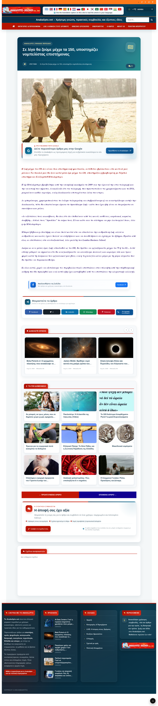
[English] (51, 9)
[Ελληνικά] (47, 9)
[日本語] (88, 9)
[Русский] (79, 9)
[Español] (65, 9)
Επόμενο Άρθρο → (108, 495)
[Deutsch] (60, 9)
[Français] (56, 9)
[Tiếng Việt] (120, 9)
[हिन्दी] (115, 9)
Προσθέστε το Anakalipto (118, 151)
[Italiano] (69, 9)
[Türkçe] (106, 9)
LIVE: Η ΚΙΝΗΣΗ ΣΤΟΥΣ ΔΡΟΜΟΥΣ (56, 26)
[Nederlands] (74, 9)
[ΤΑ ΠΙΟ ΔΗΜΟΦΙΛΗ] (41, 401)
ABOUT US (121, 26)
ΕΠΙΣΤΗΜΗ (33, 64)
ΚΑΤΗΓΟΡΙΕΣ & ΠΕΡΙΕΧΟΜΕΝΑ (29, 26)
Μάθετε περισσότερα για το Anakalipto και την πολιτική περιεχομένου (19, 672)
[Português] (83, 9)
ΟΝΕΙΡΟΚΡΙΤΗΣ (98, 26)
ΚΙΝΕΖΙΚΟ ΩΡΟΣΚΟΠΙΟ (80, 26)
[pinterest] (152, 2)
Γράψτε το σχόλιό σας (39, 529)
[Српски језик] (111, 9)
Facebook (120, 285)
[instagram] (149, 2)
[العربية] (97, 9)
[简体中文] (101, 9)
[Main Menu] (153, 701)
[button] (126, 330)
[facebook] (142, 2)
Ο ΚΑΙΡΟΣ (110, 26)
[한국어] (92, 9)
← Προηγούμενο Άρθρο (50, 495)
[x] (145, 2)
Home (25, 64)
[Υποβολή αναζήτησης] (151, 19)
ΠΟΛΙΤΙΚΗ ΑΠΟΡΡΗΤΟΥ (137, 26)
